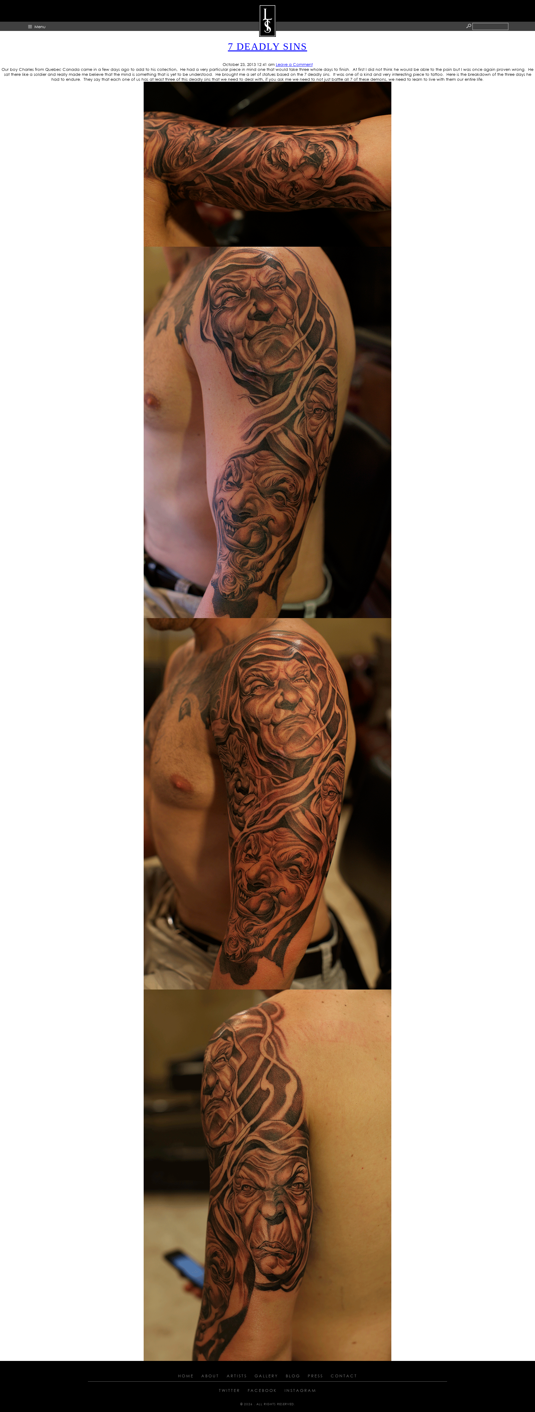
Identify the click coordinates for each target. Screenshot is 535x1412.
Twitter (229, 1390)
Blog (293, 1375)
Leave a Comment (294, 64)
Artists (237, 1375)
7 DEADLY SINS (267, 46)
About (210, 1375)
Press (315, 1375)
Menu (40, 26)
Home (186, 1375)
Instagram (300, 1390)
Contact (344, 1375)
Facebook (262, 1390)
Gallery (266, 1375)
